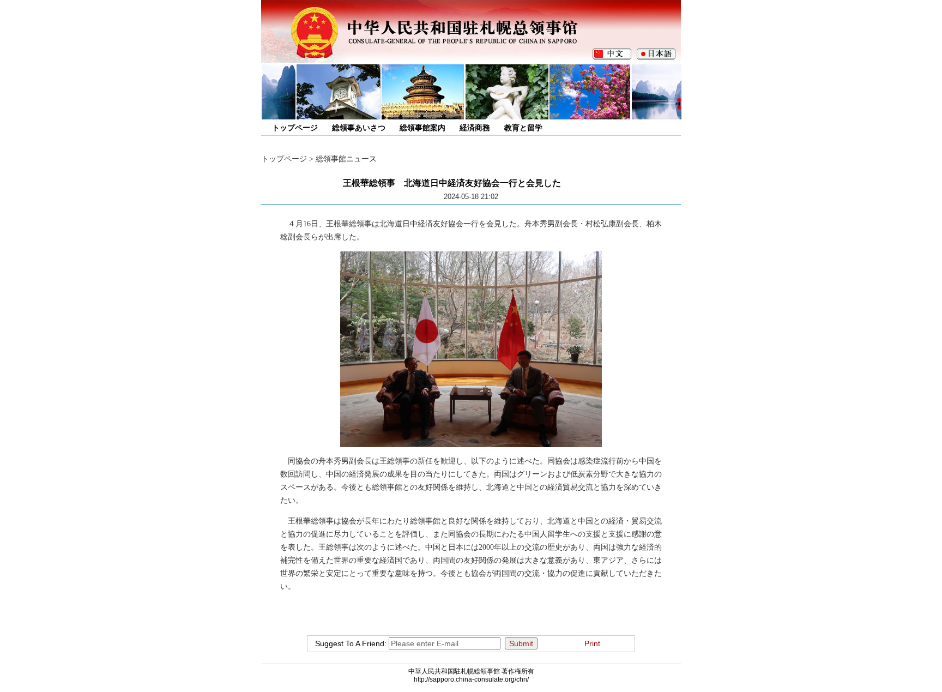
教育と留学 (523, 128)
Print (592, 643)
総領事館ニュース (346, 159)
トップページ (295, 128)
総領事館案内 (422, 128)
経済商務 (475, 128)
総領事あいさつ (358, 128)
